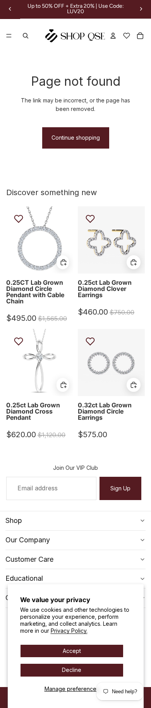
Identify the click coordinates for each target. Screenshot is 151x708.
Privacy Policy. (69, 630)
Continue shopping (75, 137)
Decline (71, 669)
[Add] (63, 262)
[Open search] (25, 36)
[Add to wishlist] (18, 219)
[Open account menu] (113, 36)
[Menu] (9, 36)
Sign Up (120, 488)
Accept (72, 650)
